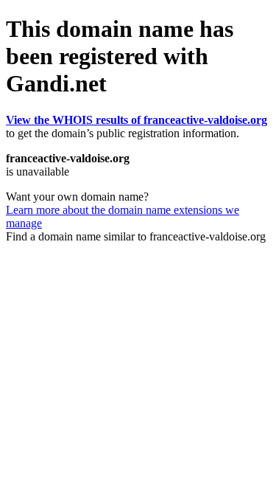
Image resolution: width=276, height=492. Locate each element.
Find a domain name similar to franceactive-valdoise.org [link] (136, 236)
